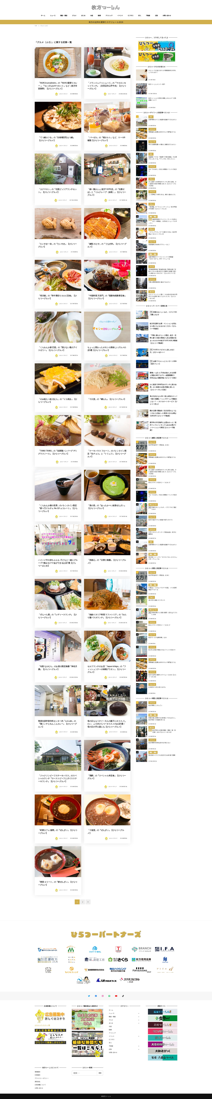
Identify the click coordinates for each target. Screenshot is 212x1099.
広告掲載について (40, 1085)
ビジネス (130, 15)
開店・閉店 (63, 15)
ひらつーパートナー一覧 (42, 1025)
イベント (120, 15)
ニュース (52, 15)
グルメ (74, 15)
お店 (91, 15)
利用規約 (37, 1075)
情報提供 (37, 1072)
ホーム (43, 15)
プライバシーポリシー (42, 1078)
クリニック (109, 15)
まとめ (83, 15)
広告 (156, 15)
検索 (100, 1073)
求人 (139, 15)
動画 (99, 15)
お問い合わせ (167, 15)
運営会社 (37, 1081)
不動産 (148, 15)
